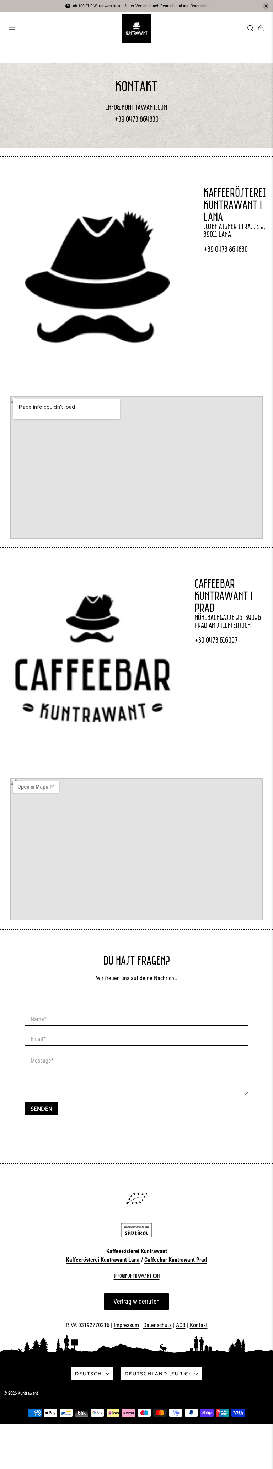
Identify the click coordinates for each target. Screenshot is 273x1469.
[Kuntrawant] (136, 28)
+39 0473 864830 (136, 118)
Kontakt (199, 1325)
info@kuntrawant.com (136, 107)
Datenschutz (157, 1325)
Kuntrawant (28, 1393)
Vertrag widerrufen (136, 1301)
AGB (181, 1325)
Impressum (126, 1325)
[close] (265, 6)
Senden (41, 1108)
